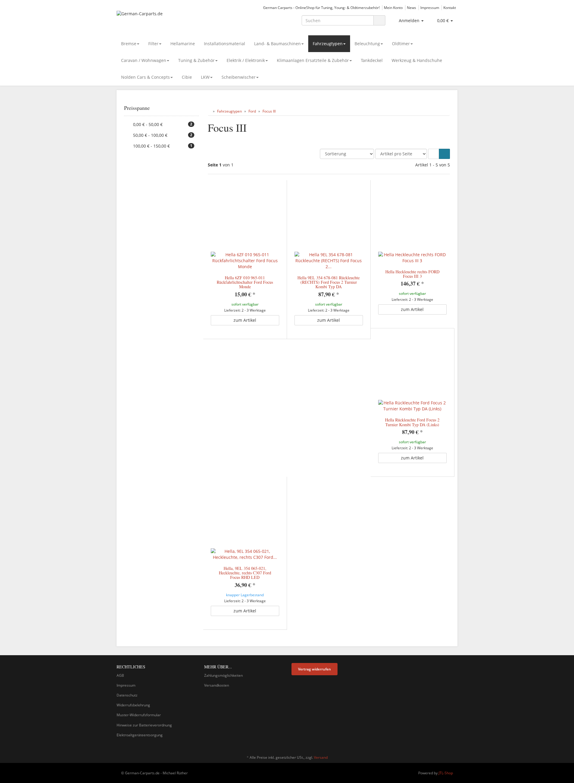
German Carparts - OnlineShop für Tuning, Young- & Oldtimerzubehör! (321, 7)
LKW (205, 77)
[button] (433, 154)
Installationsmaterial (224, 43)
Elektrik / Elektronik (246, 60)
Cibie (187, 77)
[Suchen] (379, 20)
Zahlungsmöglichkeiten (223, 675)
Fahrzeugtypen (328, 43)
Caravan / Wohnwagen (143, 60)
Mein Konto (393, 7)
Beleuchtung (367, 43)
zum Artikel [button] (244, 320)
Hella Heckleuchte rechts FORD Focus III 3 (412, 274)
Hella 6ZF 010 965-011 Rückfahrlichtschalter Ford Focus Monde (245, 282)
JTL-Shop (446, 773)
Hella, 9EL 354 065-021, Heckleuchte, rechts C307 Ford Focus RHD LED (245, 572)
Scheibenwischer (239, 77)
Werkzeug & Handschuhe (417, 60)
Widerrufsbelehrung (133, 705)
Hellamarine (182, 43)
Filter (153, 43)
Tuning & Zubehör (196, 60)
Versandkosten (216, 685)
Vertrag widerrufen (314, 669)
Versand (321, 757)
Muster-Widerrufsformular (139, 714)
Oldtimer (401, 43)
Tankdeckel (372, 60)
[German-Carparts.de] (170, 20)
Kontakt (449, 7)
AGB (120, 675)
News (411, 7)
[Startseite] (209, 111)
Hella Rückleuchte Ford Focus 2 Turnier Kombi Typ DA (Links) (412, 422)
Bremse (128, 43)
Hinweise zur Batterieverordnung (144, 725)
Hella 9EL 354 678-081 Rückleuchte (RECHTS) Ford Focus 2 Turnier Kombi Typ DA (328, 282)
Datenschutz (127, 695)
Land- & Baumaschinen (277, 43)
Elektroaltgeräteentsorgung (140, 735)
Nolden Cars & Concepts (145, 77)
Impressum (429, 7)
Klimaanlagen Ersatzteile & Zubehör (313, 60)
